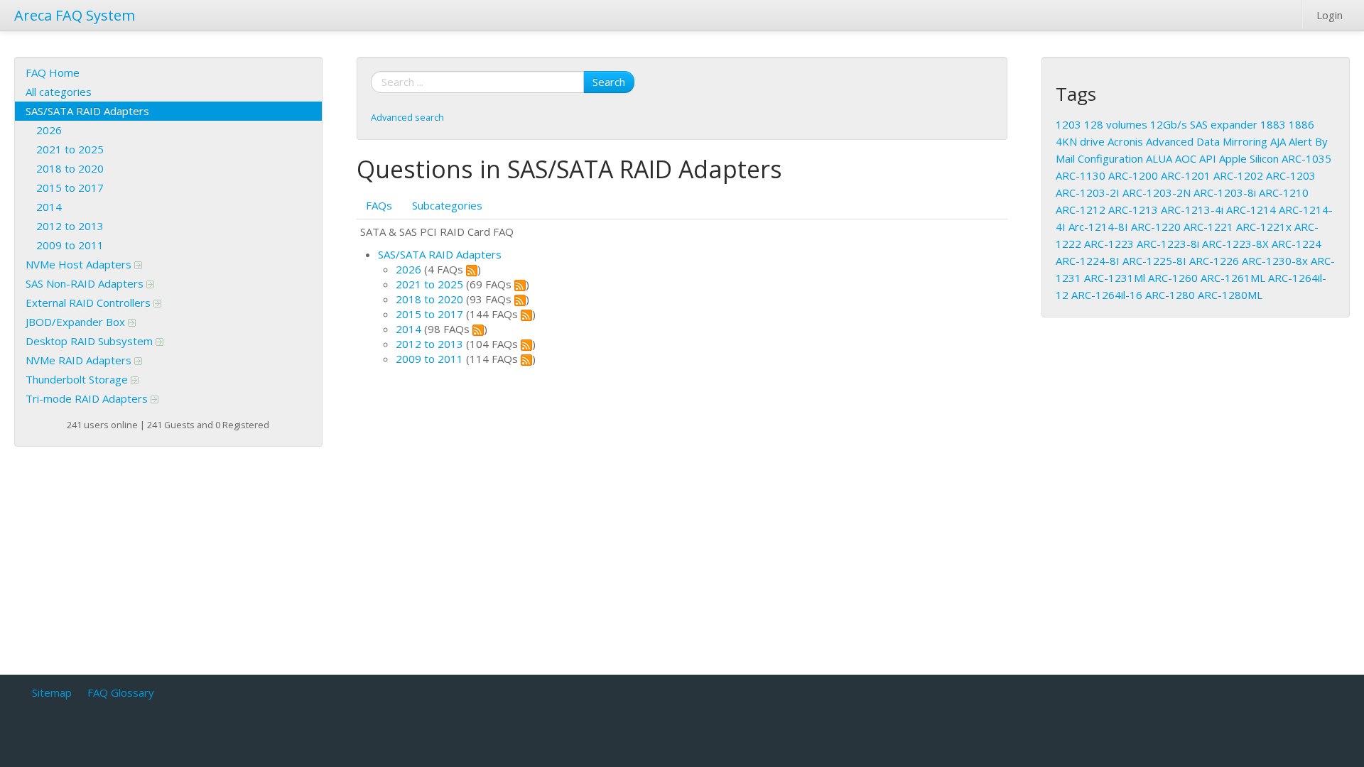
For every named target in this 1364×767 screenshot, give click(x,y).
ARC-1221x (1264, 226)
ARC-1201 (1186, 175)
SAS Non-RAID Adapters (86, 283)
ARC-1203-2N (1156, 192)
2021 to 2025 (70, 149)
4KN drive (1080, 141)
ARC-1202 (1238, 175)
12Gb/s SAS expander (1203, 124)
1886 (1301, 124)
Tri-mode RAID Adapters (88, 398)
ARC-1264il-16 (1106, 295)
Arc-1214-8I (1098, 226)
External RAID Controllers (89, 302)
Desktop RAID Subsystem (91, 341)
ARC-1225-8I (1154, 261)
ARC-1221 (1208, 226)
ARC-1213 (1133, 209)
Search (608, 82)
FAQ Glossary (120, 692)
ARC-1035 (1306, 158)
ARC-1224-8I (1088, 261)
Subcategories (447, 205)
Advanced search (407, 117)
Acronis (1125, 141)
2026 (49, 130)
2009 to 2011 (70, 245)
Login (1329, 15)
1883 (1273, 124)
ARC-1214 (1251, 209)
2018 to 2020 (70, 168)
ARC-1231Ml (1114, 278)
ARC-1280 (1170, 295)
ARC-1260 (1173, 278)
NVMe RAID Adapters (80, 360)
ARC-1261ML (1233, 278)
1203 (1068, 124)
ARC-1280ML (1230, 295)
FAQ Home (53, 72)
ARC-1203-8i (1225, 192)
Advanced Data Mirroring (1206, 141)
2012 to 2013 (70, 226)
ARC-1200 (1133, 175)
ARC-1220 (1156, 226)
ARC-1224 (1296, 243)
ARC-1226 (1214, 261)
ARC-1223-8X (1235, 243)
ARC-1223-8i (1168, 243)
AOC (1185, 158)
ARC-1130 (1080, 175)
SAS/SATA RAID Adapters (87, 111)
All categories (59, 92)
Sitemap (52, 692)
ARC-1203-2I (1088, 192)
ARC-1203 (1291, 175)
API (1207, 158)
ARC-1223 (1109, 243)
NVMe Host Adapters (80, 264)
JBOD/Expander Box (77, 322)
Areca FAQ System (74, 15)
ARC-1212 (1080, 209)
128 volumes (1115, 124)
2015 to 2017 (70, 187)
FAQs (379, 205)
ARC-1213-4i (1192, 209)
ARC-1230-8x (1275, 261)
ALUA (1159, 158)
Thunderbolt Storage (78, 379)
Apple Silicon (1249, 158)
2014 (49, 207)
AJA (1278, 141)
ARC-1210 (1284, 192)
